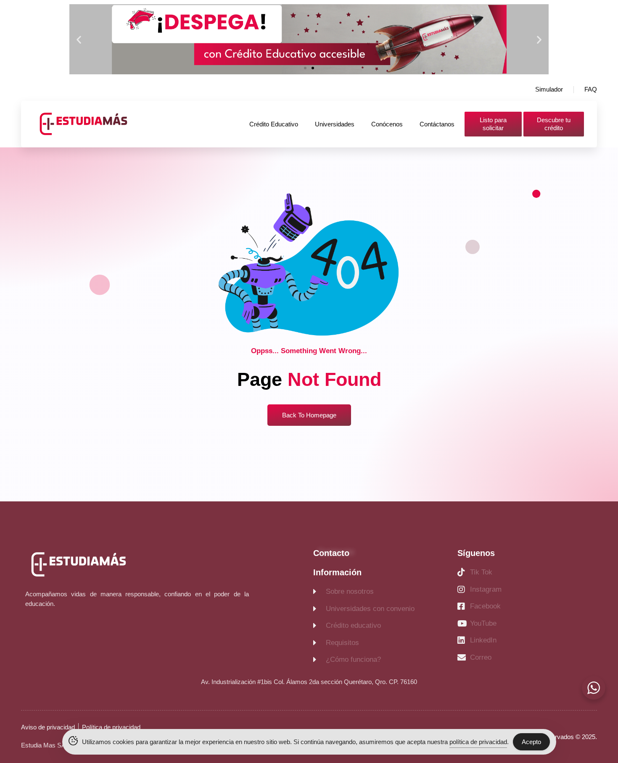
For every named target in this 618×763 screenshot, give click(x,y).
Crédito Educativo (273, 124)
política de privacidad (478, 741)
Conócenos (387, 124)
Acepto (531, 741)
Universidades (334, 124)
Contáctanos (437, 124)
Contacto (331, 553)
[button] (79, 39)
